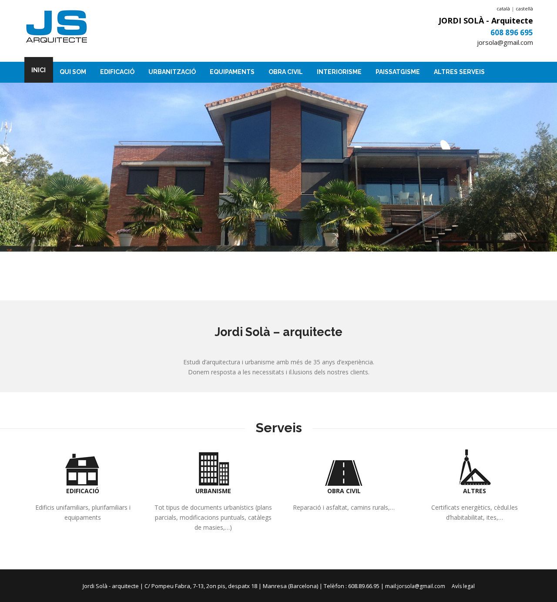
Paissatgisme (398, 71)
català (503, 8)
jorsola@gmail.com (505, 42)
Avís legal (463, 586)
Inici (38, 70)
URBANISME (213, 491)
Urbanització (172, 71)
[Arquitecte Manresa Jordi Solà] (56, 27)
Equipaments (232, 71)
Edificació (117, 71)
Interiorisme (339, 71)
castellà (524, 8)
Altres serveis (459, 71)
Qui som (73, 71)
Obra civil (285, 71)
